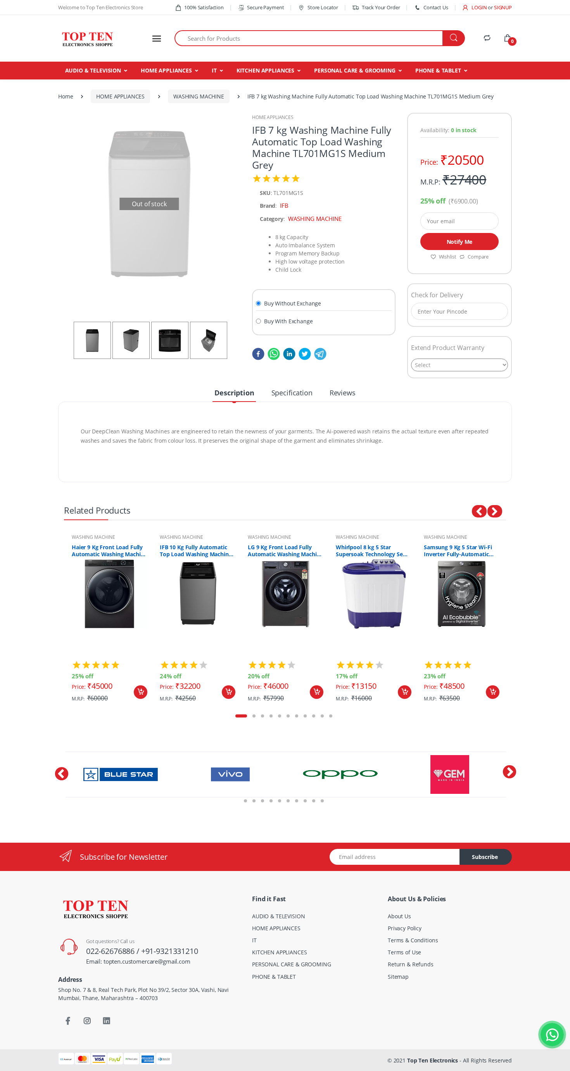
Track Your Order (381, 7)
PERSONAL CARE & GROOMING (355, 70)
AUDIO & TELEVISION (93, 70)
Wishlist (447, 256)
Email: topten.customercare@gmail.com (138, 961)
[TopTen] (87, 38)
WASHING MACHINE (198, 96)
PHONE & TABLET (438, 70)
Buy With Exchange (288, 321)
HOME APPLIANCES (166, 70)
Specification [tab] (292, 392)
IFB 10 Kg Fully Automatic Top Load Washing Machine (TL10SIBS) (196, 551)
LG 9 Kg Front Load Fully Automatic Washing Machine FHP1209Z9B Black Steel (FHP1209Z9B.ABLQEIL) (285, 551)
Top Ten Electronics (432, 1060)
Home (65, 96)
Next (512, 620)
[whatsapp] (272, 353)
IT (214, 70)
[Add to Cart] (140, 692)
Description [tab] (234, 392)
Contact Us (435, 7)
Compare (478, 256)
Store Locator (322, 7)
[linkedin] (287, 353)
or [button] (500, 7)
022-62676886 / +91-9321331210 (142, 951)
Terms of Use (404, 952)
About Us (399, 916)
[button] (474, 7)
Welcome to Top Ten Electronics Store (100, 7)
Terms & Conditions (413, 940)
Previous (58, 620)
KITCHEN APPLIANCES (265, 70)
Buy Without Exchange (292, 303)
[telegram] (318, 353)
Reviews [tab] (343, 392)
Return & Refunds (411, 964)
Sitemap (398, 976)
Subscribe (485, 857)
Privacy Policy (404, 928)
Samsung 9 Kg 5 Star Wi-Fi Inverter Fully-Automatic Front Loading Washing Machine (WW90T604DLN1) (459, 551)
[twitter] (303, 353)
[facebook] (258, 353)
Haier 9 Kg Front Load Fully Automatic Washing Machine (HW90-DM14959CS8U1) (109, 551)
